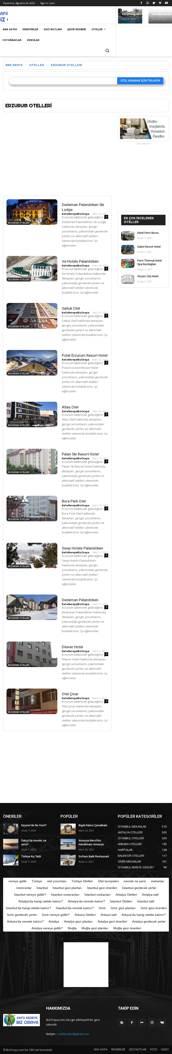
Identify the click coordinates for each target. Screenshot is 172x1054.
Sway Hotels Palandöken (82, 548)
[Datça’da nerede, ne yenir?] (10, 844)
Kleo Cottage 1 (133, 9)
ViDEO (165, 1049)
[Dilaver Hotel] (31, 654)
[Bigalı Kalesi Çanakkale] (68, 829)
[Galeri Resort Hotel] (127, 249)
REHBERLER (118, 1049)
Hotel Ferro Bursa (148, 232)
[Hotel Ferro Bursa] (127, 235)
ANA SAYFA (101, 1049)
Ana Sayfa (13, 65)
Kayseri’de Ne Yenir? (34, 825)
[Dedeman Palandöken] (31, 607)
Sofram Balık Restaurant (94, 856)
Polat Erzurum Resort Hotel (85, 355)
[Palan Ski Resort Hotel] (31, 461)
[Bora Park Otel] (31, 508)
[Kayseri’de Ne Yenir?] (10, 829)
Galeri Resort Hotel (149, 246)
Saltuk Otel (71, 308)
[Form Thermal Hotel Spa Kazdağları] (127, 263)
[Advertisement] (60, 15)
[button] (107, 51)
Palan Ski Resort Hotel (80, 454)
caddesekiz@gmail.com (73, 1034)
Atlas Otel (70, 407)
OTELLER (36, 65)
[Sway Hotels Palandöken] (31, 555)
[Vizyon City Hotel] (127, 279)
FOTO (153, 1049)
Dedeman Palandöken (80, 600)
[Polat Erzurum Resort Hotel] (31, 363)
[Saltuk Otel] (31, 315)
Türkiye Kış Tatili (31, 856)
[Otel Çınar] (31, 701)
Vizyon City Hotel (147, 276)
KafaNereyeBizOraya (135, 14)
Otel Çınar (70, 694)
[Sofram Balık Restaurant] (68, 860)
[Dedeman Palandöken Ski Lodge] (31, 212)
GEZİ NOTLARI (137, 1049)
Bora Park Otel (74, 501)
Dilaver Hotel (72, 647)
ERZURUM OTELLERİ (19, 222)
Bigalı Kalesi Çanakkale (93, 825)
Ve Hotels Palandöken (80, 261)
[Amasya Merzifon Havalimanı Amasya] (68, 844)
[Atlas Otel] (31, 414)
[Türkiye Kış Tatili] (10, 860)
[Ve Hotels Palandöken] (31, 268)
